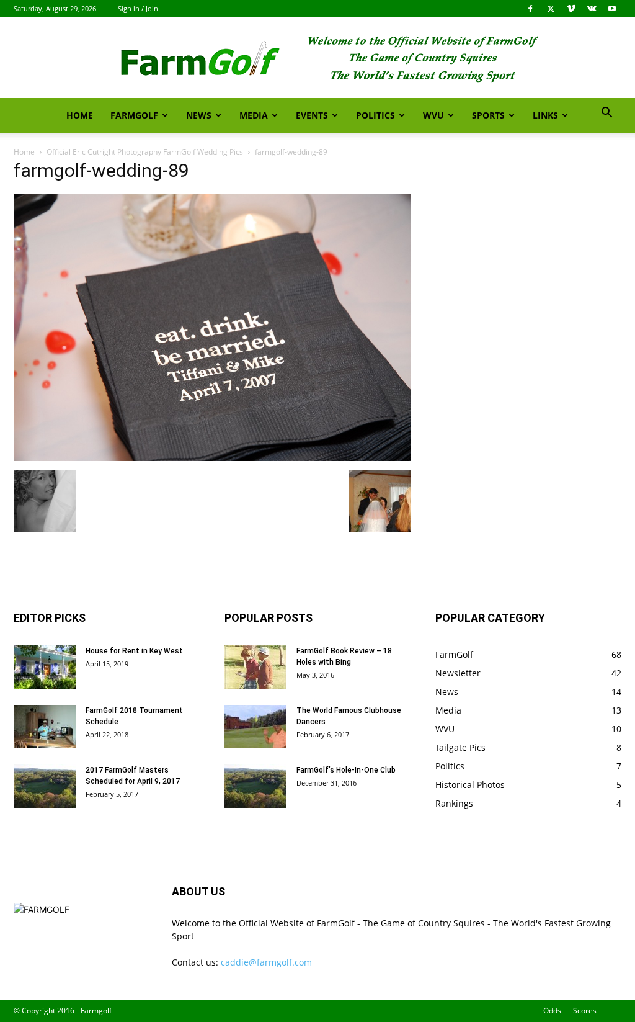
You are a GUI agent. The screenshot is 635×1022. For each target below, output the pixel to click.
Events (312, 115)
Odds (552, 1010)
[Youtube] (612, 8)
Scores (585, 1010)
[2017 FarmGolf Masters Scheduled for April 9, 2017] (45, 786)
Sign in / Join (138, 8)
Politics (375, 115)
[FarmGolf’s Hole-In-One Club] (255, 786)
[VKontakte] (591, 8)
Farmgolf (134, 115)
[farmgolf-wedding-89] (212, 457)
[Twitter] (550, 8)
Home (79, 115)
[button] (606, 114)
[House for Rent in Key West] (45, 667)
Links (545, 115)
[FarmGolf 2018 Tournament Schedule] (45, 726)
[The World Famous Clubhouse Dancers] (255, 726)
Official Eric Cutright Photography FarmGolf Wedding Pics (145, 151)
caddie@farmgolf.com (266, 962)
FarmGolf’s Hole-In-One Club (346, 770)
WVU (433, 115)
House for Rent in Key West (134, 651)
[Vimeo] (571, 8)
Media (253, 115)
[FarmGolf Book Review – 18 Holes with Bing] (255, 667)
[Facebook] (530, 8)
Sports (488, 115)
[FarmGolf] (317, 58)
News (198, 115)
